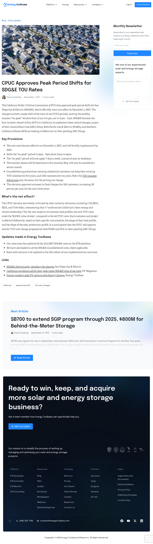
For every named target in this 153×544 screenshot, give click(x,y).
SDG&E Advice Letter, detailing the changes (30, 266)
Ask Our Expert (132, 101)
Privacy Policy (124, 490)
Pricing (65, 5)
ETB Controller (17, 481)
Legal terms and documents (125, 477)
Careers (67, 497)
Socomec (95, 476)
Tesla (93, 481)
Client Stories (70, 492)
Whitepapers (43, 497)
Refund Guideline (126, 485)
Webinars (41, 502)
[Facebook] (122, 521)
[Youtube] (128, 521)
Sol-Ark (94, 497)
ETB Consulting (17, 492)
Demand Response (46, 508)
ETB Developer (17, 476)
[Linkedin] (142, 521)
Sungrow (95, 486)
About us (68, 476)
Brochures (42, 492)
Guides (40, 486)
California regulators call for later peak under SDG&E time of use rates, (44, 271)
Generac (95, 492)
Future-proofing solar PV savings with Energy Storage (36, 275)
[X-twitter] (135, 521)
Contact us (69, 508)
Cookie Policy (124, 500)
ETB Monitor (16, 486)
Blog (39, 476)
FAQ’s (39, 481)
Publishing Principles (127, 495)
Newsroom (69, 502)
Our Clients (69, 486)
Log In (129, 5)
